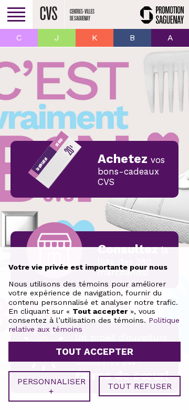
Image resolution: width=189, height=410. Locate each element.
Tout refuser (140, 386)
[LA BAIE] (132, 38)
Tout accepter (94, 351)
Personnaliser (51, 386)
